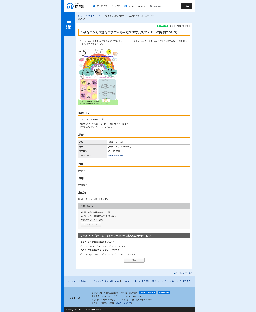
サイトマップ (71, 281)
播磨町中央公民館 (115, 155)
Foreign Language (136, 6)
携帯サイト (187, 281)
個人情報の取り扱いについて (154, 281)
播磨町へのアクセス (148, 293)
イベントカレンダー (93, 16)
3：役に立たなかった (121, 246)
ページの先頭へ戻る (183, 273)
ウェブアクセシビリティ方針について (104, 281)
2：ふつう (103, 246)
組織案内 (82, 281)
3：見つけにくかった (126, 254)
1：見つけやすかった (92, 254)
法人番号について (123, 303)
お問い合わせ (92, 224)
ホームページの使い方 (130, 281)
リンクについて (174, 281)
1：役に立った (89, 246)
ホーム (80, 16)
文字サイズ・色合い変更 (108, 6)
